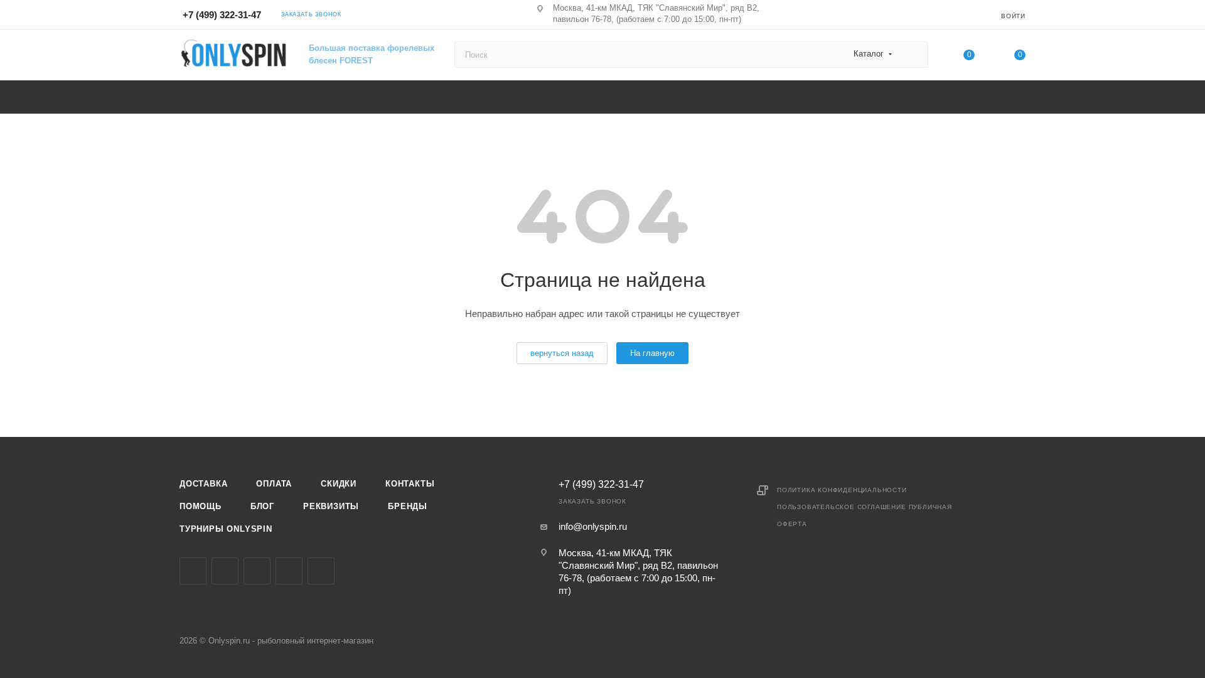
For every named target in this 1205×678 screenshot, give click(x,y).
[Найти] (912, 54)
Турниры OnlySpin (225, 529)
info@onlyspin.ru (593, 526)
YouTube (289, 570)
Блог (262, 506)
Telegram (257, 570)
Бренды (407, 506)
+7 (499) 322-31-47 (222, 14)
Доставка (203, 483)
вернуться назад (562, 353)
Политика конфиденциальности (842, 490)
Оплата (274, 483)
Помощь (200, 506)
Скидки (338, 483)
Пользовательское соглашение (841, 506)
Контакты (409, 483)
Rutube (321, 570)
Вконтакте (192, 570)
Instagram (225, 570)
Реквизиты (331, 506)
